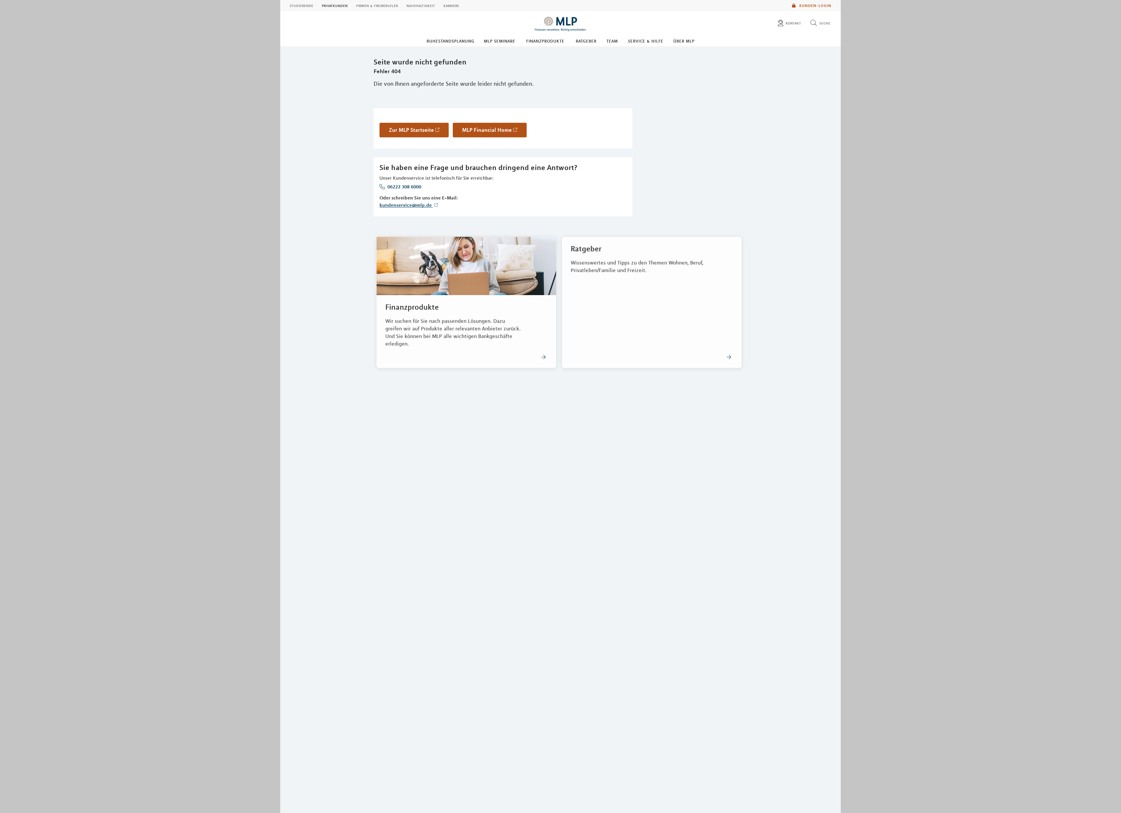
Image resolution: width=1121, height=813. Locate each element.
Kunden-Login (814, 5)
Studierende (301, 5)
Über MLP (683, 41)
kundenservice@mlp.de (406, 205)
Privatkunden (335, 5)
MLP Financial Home (487, 130)
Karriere (451, 5)
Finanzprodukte (545, 41)
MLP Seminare (499, 41)
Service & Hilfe (645, 41)
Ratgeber (586, 41)
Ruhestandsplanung (450, 41)
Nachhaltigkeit (420, 5)
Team (612, 41)
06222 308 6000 (403, 187)
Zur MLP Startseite (411, 130)
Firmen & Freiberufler (377, 5)
